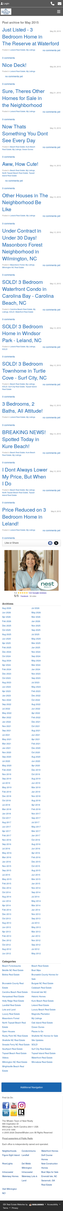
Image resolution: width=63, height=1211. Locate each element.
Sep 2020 (6, 756)
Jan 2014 (36, 909)
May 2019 (6, 787)
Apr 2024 (6, 664)
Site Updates (37, 1040)
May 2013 (36, 927)
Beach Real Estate (17, 146)
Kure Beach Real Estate (43, 1000)
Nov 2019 (6, 774)
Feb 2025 (6, 647)
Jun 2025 (6, 638)
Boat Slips (36, 970)
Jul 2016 (6, 848)
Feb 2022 (36, 717)
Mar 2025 (36, 643)
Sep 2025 (36, 629)
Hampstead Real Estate (13, 996)
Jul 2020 (6, 761)
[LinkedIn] (6, 1112)
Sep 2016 (6, 844)
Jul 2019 (6, 782)
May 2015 (6, 879)
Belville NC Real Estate (12, 970)
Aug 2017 (6, 822)
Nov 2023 (36, 673)
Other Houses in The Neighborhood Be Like (25, 202)
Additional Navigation (31, 1087)
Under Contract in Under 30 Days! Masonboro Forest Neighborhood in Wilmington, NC (22, 244)
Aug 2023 (6, 682)
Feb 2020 (6, 769)
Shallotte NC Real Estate (13, 1040)
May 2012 (36, 953)
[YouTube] (13, 1105)
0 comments (8, 57)
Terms (5, 1207)
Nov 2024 (36, 651)
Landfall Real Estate (11, 1005)
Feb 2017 (6, 835)
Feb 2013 (6, 935)
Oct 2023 (6, 678)
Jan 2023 (6, 695)
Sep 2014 (36, 892)
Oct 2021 (36, 726)
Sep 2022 (6, 704)
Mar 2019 (36, 787)
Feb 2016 (36, 857)
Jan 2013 (36, 935)
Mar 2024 (36, 664)
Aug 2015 (36, 870)
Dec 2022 (36, 695)
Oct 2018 (6, 800)
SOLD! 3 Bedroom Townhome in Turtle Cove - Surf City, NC (24, 370)
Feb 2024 (6, 669)
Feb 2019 (6, 791)
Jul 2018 (6, 804)
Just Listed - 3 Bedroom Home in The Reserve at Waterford (30, 36)
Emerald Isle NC (39, 992)
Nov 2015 (6, 866)
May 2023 (36, 686)
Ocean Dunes (27, 149)
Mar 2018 (6, 809)
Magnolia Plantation (41, 1013)
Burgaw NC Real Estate (42, 983)
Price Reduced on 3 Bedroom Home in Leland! (24, 516)
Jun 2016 (36, 848)
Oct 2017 (6, 817)
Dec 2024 (6, 651)
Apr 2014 (6, 905)
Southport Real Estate (12, 1048)
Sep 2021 (6, 730)
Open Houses (8, 1031)
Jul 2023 (35, 682)
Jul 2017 (35, 822)
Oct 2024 (6, 656)
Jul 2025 (35, 634)
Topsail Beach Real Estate (14, 1053)
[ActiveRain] (13, 1112)
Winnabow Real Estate (42, 1061)
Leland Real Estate (17, 50)
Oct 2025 (6, 629)
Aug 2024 (6, 660)
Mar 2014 (36, 905)
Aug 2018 (36, 800)
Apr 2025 (6, 643)
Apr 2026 (6, 616)
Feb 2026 (6, 621)
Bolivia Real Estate (10, 974)
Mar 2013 (36, 931)
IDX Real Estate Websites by (15, 1204)
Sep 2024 (36, 656)
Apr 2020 (36, 765)
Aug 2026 (6, 608)
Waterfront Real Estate (24, 312)
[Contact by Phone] (52, 3)
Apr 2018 (36, 804)
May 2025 (36, 638)
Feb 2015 (6, 883)
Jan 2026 (36, 621)
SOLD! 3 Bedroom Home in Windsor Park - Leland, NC (22, 333)
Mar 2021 (6, 743)
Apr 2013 (6, 931)
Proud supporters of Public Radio (17, 1138)
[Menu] (58, 11)
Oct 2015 (36, 866)
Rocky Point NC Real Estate (15, 1035)
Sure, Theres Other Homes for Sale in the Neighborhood (23, 97)
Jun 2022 (36, 708)
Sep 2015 (6, 870)
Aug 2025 (6, 634)
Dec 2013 (6, 914)
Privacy (15, 1207)
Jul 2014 (35, 896)
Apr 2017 (6, 831)
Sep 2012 (36, 944)
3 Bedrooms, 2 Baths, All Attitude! (22, 407)
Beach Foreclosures (11, 965)
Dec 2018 (6, 796)
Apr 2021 (36, 739)
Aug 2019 (36, 778)
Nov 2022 (6, 699)
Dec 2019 (36, 769)
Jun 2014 (6, 900)
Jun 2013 (6, 927)
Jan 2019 (36, 791)
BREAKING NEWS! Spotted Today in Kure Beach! (24, 438)
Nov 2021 (6, 726)
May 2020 (6, 765)
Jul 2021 (6, 734)
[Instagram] (21, 1105)
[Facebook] (6, 1105)
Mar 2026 (36, 616)
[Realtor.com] (21, 1112)
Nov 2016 (6, 839)
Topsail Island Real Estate (44, 1053)
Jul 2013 (35, 922)
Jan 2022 (6, 721)
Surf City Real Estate (16, 386)
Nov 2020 (6, 752)
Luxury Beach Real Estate (44, 1009)
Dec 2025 (6, 625)
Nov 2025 (36, 625)
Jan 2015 (36, 883)
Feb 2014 (6, 909)
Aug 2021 (36, 730)
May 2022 (6, 713)
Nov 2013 (36, 914)
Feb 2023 (36, 691)
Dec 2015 (36, 861)
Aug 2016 (36, 844)
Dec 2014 (6, 887)
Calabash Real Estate (42, 987)
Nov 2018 (36, 796)
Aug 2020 (36, 756)
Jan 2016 (6, 861)
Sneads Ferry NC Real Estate (16, 1044)
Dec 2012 (6, 940)
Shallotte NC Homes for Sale (45, 1035)
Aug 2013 (6, 922)
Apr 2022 (36, 713)
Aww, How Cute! (20, 163)
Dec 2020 (36, 747)
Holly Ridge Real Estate (13, 1000)
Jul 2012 (35, 949)
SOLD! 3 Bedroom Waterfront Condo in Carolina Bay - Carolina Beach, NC (28, 292)
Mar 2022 (6, 717)
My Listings (30, 50)
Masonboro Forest (17, 264)
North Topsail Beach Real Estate (15, 173)
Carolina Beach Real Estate (21, 309)
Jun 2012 (6, 953)
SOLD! (12, 312)
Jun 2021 (36, 734)
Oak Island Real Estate (42, 1022)
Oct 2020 (36, 752)
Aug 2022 (36, 704)
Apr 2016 (36, 852)
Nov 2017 (36, 813)
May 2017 (36, 826)
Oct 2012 (6, 944)
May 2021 (6, 739)
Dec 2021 (36, 721)
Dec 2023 (6, 673)
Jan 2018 (6, 813)
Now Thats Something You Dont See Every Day (25, 133)
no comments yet (51, 50)
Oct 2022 (36, 699)
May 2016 (6, 852)
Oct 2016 (36, 839)
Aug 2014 (6, 896)
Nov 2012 (36, 940)
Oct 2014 (6, 892)
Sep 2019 (6, 778)
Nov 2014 (36, 887)
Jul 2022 (6, 708)
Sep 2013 (36, 918)
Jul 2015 (6, 874)
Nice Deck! (14, 64)
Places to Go (37, 1031)
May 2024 (36, 660)
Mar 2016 (6, 857)
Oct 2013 (6, 918)
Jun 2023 (6, 686)
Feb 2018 (36, 809)
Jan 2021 (6, 747)
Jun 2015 (36, 874)
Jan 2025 (36, 647)
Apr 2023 (6, 691)
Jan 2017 (36, 835)
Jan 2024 (36, 669)
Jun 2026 (6, 612)
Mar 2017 (36, 831)
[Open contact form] (59, 3)
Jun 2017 (6, 826)
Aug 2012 (6, 949)
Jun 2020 (36, 761)
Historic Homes (39, 996)
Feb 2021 (36, 743)
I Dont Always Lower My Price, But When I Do (24, 476)
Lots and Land (9, 1009)
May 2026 (36, 612)
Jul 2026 (35, 608)
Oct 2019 (36, 774)
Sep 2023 (36, 678)
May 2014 (36, 900)
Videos (5, 1057)
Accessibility (52, 1204)
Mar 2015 (36, 879)
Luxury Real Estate (11, 1013)
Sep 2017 (36, 817)
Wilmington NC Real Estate (13, 267)
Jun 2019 (36, 782)
